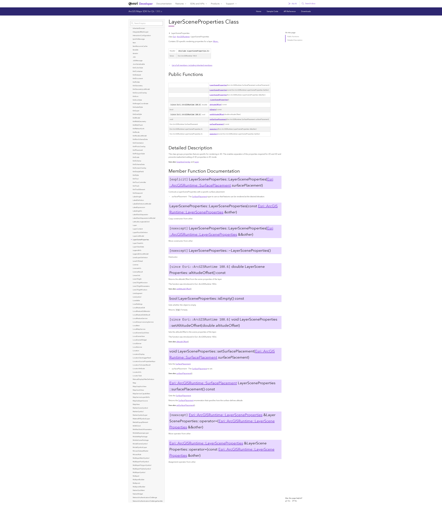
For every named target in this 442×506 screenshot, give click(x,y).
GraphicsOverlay (183, 162)
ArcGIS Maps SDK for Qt (141, 11)
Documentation (164, 4)
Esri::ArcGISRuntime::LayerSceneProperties (221, 231)
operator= (214, 129)
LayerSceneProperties (218, 85)
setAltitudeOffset (217, 114)
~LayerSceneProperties (219, 99)
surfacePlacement (217, 124)
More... (216, 41)
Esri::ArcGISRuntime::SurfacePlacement (221, 182)
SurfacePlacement (199, 196)
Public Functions (293, 36)
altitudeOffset (215, 104)
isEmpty (213, 109)
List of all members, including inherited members (192, 65)
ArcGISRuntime (183, 36)
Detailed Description (294, 40)
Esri (174, 36)
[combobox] (146, 23)
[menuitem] (258, 11)
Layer (196, 162)
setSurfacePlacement (218, 119)
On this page (290, 33)
